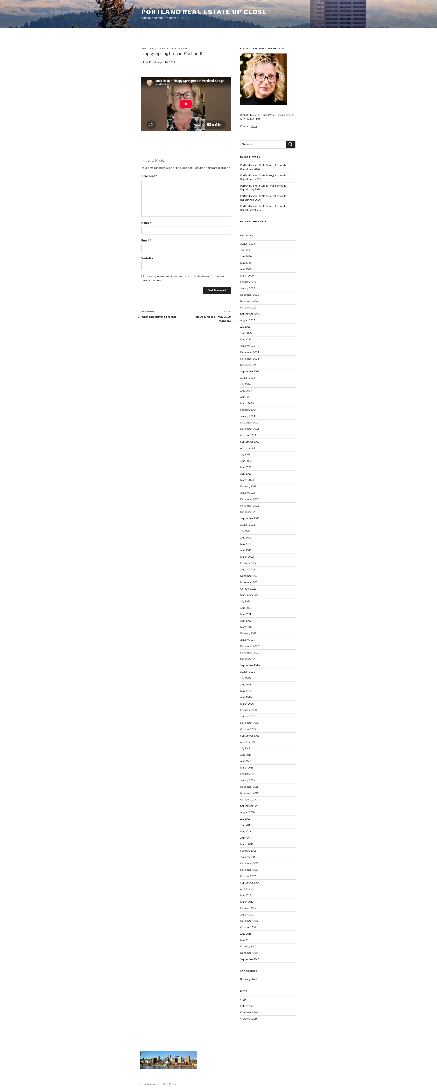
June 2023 (246, 460)
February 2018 (248, 850)
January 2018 (247, 856)
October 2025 (248, 307)
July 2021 (245, 601)
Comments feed (249, 1012)
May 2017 (245, 895)
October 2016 (248, 927)
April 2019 (245, 761)
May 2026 (245, 262)
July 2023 (245, 454)
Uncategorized (248, 979)
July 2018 (245, 818)
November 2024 (249, 358)
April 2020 (246, 697)
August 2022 (247, 524)
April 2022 (245, 550)
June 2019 (245, 754)
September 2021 (249, 595)
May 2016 (245, 940)
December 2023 (249, 422)
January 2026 (247, 288)
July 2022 (245, 531)
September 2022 (249, 518)
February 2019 (248, 773)
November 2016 (249, 920)
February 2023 (248, 486)
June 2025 (246, 333)
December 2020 (249, 646)
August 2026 (247, 243)
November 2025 (249, 301)
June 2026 (246, 256)
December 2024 (249, 352)
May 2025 (245, 339)
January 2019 (247, 780)
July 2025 (245, 326)
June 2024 (246, 390)
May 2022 (245, 543)
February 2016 (248, 946)
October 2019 (248, 729)
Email (146, 240)
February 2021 (248, 633)
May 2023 (245, 467)
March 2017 (246, 901)
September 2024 (250, 371)
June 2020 (246, 684)
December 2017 (249, 863)
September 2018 (249, 805)
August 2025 (247, 320)
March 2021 (246, 626)
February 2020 (248, 710)
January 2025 (247, 345)
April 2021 (245, 620)
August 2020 (247, 671)
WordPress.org (249, 1018)
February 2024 (248, 409)
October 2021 (248, 588)
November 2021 (249, 582)
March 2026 (247, 275)
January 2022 (247, 569)
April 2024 (246, 396)
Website (147, 258)
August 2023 (247, 448)
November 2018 (249, 793)
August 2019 (247, 741)
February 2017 (248, 908)
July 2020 (245, 678)
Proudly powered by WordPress (158, 1084)
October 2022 (248, 511)
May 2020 (246, 690)
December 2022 (249, 499)
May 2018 (245, 831)
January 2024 (247, 416)
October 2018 (248, 799)
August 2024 (247, 377)
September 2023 (249, 441)
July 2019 (245, 748)
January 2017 (247, 914)
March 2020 (247, 703)
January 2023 (247, 492)
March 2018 (246, 844)
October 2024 (248, 364)
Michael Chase (177, 48)
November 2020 (249, 652)
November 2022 (249, 505)
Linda (254, 126)
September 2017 (249, 882)
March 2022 (247, 556)
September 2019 (249, 735)
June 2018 (245, 825)
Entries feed (247, 1006)
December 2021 (249, 575)
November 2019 (249, 722)
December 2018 (249, 786)
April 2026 (246, 269)
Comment (149, 176)
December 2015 (249, 952)
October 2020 (248, 658)
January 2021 (247, 639)
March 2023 (247, 479)
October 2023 (248, 435)
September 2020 (250, 665)
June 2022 (246, 537)
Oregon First (252, 118)
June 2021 (245, 607)
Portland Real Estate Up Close (204, 12)
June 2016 (245, 933)
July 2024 (245, 384)
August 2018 (247, 812)
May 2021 (245, 614)
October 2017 (248, 876)
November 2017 (249, 869)
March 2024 (247, 403)
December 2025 (249, 294)
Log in (243, 999)
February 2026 (248, 281)
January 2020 (247, 716)
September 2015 (249, 959)
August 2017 (247, 888)
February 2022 (248, 563)
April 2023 (245, 473)
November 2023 (249, 428)
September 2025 (250, 313)
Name (146, 222)
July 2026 (245, 249)
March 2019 (246, 767)
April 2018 (245, 837)
